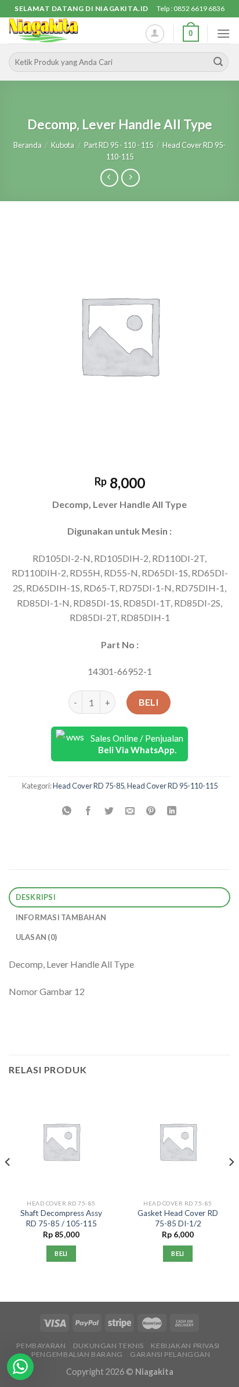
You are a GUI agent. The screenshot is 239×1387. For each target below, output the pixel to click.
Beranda (27, 145)
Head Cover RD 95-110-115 (172, 785)
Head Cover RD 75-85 (88, 785)
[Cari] (218, 62)
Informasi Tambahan (61, 917)
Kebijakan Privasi (185, 1345)
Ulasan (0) (36, 937)
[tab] (119, 897)
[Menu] (223, 33)
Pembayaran (41, 1345)
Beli (149, 701)
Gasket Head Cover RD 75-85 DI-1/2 (177, 1218)
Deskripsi (36, 897)
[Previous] (8, 1186)
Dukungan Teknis (108, 1345)
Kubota (62, 145)
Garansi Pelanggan (170, 1354)
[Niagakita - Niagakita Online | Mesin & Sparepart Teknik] (67, 30)
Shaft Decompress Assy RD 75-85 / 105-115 (61, 1218)
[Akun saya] (155, 33)
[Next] (231, 1186)
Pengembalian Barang (77, 1354)
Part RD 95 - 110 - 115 (118, 145)
